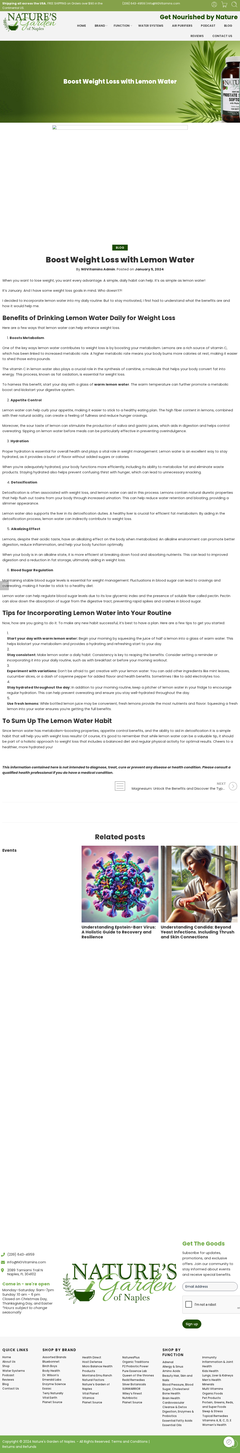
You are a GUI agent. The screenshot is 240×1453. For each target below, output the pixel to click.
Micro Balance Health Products (97, 1368)
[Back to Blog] (120, 786)
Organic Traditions (135, 1362)
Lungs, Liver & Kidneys (217, 1375)
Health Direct (91, 1357)
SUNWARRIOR (131, 1389)
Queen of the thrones (138, 1375)
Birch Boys (49, 1366)
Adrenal (167, 1362)
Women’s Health (214, 1425)
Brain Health (171, 1398)
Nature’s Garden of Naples (96, 1386)
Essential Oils (172, 1425)
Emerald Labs (51, 1380)
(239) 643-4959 (133, 3)
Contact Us (222, 36)
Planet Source (52, 1402)
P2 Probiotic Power (135, 1366)
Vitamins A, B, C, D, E (216, 1420)
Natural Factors (93, 1380)
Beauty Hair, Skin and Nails (177, 1378)
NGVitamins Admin (98, 269)
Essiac (46, 1388)
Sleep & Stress (212, 1411)
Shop (6, 1366)
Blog (228, 26)
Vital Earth (49, 1398)
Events (9, 850)
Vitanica (88, 1398)
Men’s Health (211, 1380)
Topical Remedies (215, 1416)
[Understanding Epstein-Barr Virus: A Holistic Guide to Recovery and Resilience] (120, 884)
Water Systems (150, 26)
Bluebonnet (51, 1362)
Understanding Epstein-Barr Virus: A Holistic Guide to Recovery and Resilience (119, 932)
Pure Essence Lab (134, 1371)
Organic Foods (212, 1393)
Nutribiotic (129, 1398)
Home (81, 26)
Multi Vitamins (212, 1389)
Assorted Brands (54, 1357)
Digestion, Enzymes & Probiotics (178, 1413)
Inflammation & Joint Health (217, 1364)
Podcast (208, 26)
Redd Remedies (133, 1380)
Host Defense (92, 1362)
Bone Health (171, 1393)
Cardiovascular (173, 1403)
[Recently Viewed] (229, 1442)
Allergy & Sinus (172, 1366)
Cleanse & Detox (174, 1407)
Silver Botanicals (134, 1384)
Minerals (208, 1384)
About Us (8, 1362)
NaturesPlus (131, 1357)
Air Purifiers (182, 26)
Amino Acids (171, 1371)
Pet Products (211, 1398)
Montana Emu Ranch (97, 1375)
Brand (100, 26)
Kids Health (210, 1371)
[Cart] (224, 4)
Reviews (197, 36)
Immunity (209, 1357)
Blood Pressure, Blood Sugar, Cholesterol (177, 1387)
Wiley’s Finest (132, 1393)
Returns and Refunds (19, 1446)
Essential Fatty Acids (177, 1421)
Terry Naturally (52, 1393)
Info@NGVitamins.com (163, 3)
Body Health (51, 1371)
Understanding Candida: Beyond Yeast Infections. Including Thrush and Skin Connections (197, 932)
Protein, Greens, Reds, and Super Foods (218, 1404)
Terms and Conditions (129, 1441)
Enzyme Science (54, 1384)
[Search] (234, 4)
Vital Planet (90, 1393)
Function (122, 26)
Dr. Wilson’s (50, 1375)
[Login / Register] (214, 4)
